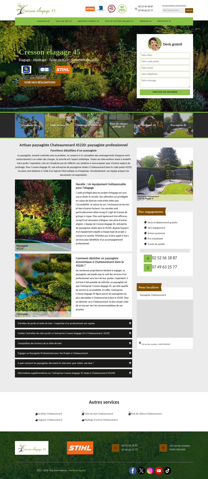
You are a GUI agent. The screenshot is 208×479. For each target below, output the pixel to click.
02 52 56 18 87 (145, 6)
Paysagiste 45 (164, 21)
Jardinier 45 (145, 21)
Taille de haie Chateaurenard (98, 414)
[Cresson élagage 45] (35, 9)
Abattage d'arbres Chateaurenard (101, 420)
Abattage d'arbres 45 (88, 21)
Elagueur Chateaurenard (50, 420)
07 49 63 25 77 (145, 10)
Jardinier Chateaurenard (50, 414)
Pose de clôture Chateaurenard (146, 414)
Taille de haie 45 (64, 21)
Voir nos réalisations (39, 82)
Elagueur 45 (43, 21)
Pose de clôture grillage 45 (119, 21)
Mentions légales (77, 470)
